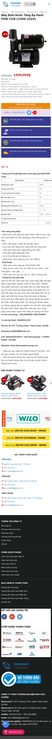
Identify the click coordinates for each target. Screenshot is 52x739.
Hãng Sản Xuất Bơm (18, 12)
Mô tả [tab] (4, 166)
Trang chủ (4, 12)
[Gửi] (34, 4)
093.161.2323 (19, 112)
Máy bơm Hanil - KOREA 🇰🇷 (37, 12)
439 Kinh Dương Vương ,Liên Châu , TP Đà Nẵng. (22, 498)
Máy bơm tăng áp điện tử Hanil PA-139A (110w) (11, 395)
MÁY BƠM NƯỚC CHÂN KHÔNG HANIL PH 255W (36, 395)
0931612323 (15, 732)
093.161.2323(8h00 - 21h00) (30, 438)
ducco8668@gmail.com (13, 471)
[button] (48, 4)
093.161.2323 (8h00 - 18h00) (30, 430)
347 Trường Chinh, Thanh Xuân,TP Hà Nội (20, 481)
